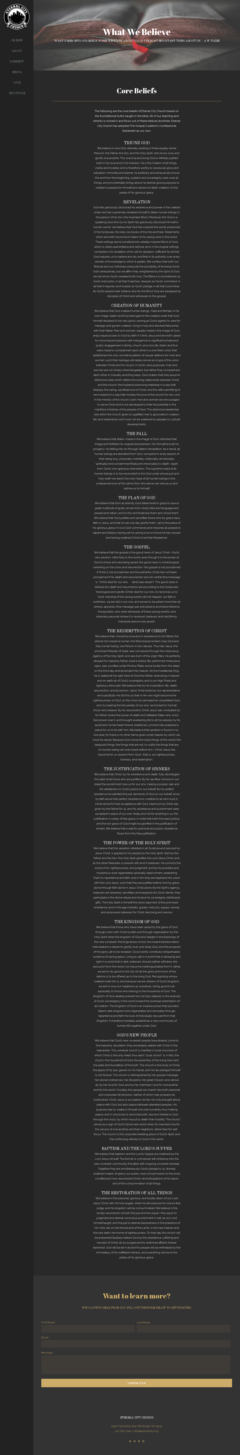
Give (17, 83)
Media (17, 72)
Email (44, 1337)
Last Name (143, 1322)
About (17, 51)
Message (47, 1352)
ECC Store (17, 93)
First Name (48, 1322)
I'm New (17, 40)
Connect (17, 61)
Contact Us (137, 1383)
